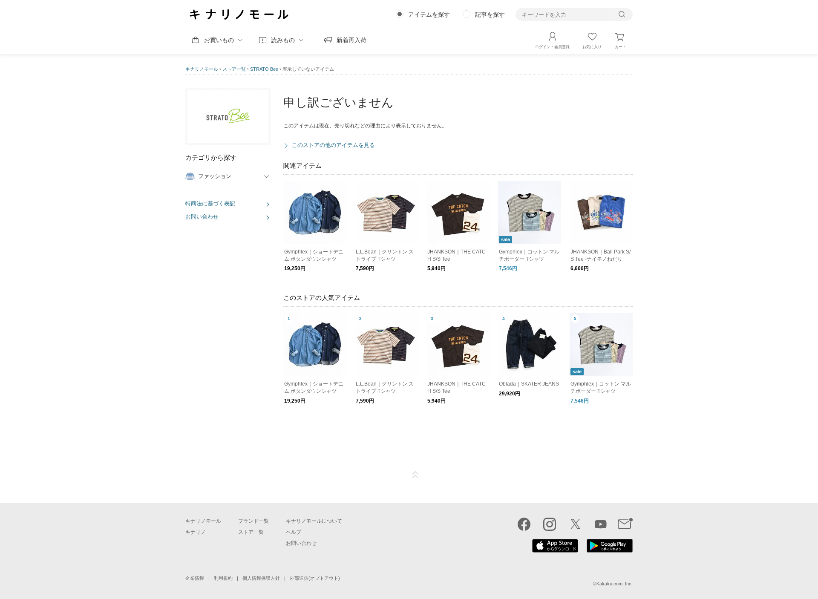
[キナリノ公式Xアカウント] (575, 524)
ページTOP (415, 475)
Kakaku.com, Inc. (614, 583)
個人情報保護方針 (261, 578)
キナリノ (195, 532)
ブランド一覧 (253, 521)
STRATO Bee (264, 69)
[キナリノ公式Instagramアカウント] (549, 524)
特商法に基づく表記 (210, 203)
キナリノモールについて (314, 521)
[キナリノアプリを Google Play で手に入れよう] (610, 550)
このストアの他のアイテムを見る (333, 145)
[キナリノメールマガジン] (625, 524)
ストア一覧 (234, 69)
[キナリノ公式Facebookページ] (524, 524)
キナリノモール (201, 69)
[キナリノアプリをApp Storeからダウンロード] (555, 550)
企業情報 (194, 578)
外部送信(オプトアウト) (315, 578)
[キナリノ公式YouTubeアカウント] (600, 524)
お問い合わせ (202, 216)
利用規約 (223, 578)
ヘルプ (293, 532)
